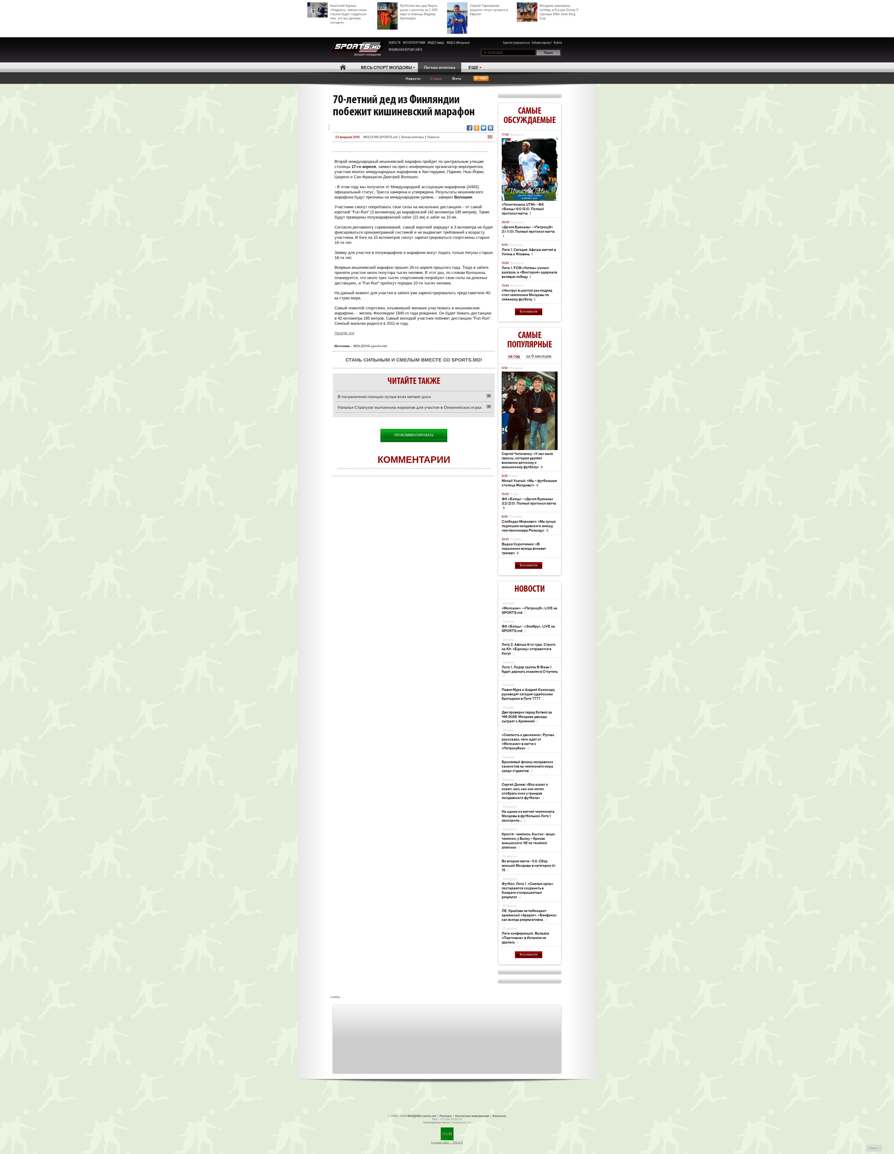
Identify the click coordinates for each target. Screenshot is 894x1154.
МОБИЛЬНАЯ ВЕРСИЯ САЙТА (405, 50)
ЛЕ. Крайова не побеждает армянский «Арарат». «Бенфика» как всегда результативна (529, 915)
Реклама (446, 1116)
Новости (413, 78)
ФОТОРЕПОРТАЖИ (414, 43)
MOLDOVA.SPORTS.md (380, 137)
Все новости (528, 312)
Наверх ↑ (874, 1148)
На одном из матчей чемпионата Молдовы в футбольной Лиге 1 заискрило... (528, 815)
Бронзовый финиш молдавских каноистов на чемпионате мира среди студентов (527, 766)
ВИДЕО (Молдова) (458, 43)
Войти (558, 43)
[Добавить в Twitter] (483, 128)
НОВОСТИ (394, 43)
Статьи (436, 78)
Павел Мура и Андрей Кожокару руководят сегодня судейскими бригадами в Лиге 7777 (528, 693)
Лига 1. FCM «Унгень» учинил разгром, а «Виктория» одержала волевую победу (529, 272)
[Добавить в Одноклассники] (476, 128)
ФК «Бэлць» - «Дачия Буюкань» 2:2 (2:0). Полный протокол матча (529, 503)
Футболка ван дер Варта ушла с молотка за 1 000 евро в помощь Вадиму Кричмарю (418, 12)
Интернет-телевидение (369, 55)
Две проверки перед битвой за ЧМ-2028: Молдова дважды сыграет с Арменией (527, 716)
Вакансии (499, 1116)
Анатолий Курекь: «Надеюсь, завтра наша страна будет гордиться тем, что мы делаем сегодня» (348, 14)
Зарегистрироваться (516, 43)
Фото (456, 78)
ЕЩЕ (473, 67)
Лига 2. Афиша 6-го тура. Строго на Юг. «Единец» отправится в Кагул (528, 648)
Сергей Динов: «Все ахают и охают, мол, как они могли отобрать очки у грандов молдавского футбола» (525, 791)
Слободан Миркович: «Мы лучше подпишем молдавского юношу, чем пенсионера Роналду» (529, 525)
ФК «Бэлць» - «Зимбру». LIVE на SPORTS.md (528, 628)
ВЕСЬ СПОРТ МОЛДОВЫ (386, 67)
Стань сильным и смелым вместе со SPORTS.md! (413, 359)
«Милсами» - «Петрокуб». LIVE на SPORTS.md (529, 610)
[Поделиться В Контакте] (490, 128)
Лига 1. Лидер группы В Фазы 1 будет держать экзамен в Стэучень (530, 671)
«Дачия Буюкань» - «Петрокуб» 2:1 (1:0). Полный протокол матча (528, 231)
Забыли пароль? (542, 43)
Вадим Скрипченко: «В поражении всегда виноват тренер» (524, 548)
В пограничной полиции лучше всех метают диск (384, 396)
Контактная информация (472, 1116)
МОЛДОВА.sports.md (421, 1116)
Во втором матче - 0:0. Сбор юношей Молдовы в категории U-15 (529, 865)
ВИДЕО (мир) (436, 43)
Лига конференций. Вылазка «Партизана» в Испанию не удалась (525, 937)
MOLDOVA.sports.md (370, 346)
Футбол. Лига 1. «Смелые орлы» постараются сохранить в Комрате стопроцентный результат (527, 890)
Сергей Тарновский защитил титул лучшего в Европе (489, 10)
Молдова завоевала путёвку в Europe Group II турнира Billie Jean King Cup (559, 12)
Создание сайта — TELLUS (447, 1142)
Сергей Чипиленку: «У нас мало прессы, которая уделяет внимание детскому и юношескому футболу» (527, 460)
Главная (343, 67)
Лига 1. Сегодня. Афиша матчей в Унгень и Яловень (529, 251)
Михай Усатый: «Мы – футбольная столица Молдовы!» (529, 482)
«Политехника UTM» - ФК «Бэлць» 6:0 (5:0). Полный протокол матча (523, 208)
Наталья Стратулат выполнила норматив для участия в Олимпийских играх (409, 407)
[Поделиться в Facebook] (469, 128)
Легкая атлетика (439, 67)
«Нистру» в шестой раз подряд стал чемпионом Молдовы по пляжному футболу (527, 294)
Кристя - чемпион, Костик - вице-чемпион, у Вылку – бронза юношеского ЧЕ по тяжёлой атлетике (528, 840)
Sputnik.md (344, 333)
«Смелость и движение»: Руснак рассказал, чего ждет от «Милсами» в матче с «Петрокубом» (528, 741)
